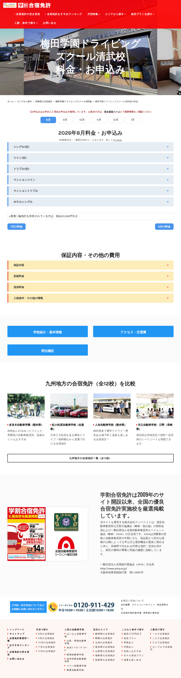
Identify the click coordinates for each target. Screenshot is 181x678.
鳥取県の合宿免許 (105, 660)
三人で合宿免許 (161, 642)
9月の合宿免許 (46, 638)
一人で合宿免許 (161, 634)
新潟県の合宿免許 (105, 647)
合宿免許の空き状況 (27, 14)
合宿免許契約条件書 (131, 613)
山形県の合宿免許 (105, 651)
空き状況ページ (112, 112)
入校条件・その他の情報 (28, 298)
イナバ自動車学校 (77, 666)
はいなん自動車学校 (76, 635)
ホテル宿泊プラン (134, 655)
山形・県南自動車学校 (75, 642)
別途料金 (19, 276)
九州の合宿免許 (104, 642)
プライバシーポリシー (143, 604)
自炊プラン (130, 638)
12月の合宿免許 (47, 651)
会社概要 (125, 604)
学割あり (129, 647)
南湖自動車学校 (75, 654)
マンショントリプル (26, 190)
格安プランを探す (142, 14)
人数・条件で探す (25, 22)
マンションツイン (24, 179)
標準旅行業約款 (151, 613)
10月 (82, 120)
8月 (48, 120)
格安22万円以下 (133, 634)
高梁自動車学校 (75, 670)
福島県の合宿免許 (105, 655)
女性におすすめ (132, 651)
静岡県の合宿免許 (105, 634)
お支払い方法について (132, 600)
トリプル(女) (21, 168)
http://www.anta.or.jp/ (113, 568)
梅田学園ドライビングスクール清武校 (74, 101)
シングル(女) (21, 146)
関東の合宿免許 (104, 638)
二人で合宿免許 (161, 638)
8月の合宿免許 (46, 634)
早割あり (129, 642)
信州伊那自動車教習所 (75, 660)
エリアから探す (24, 101)
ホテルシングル (23, 201)
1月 (133, 120)
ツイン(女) (20, 157)
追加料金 (19, 287)
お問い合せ (49, 22)
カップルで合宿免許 (161, 648)
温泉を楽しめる (132, 660)
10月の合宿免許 (47, 642)
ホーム (10, 101)
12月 (116, 120)
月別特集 (92, 14)
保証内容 (19, 265)
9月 (65, 120)
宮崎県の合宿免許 (43, 101)
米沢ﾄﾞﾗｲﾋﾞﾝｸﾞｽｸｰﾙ (76, 649)
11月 (99, 120)
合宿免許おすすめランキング (64, 14)
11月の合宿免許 (46, 647)
